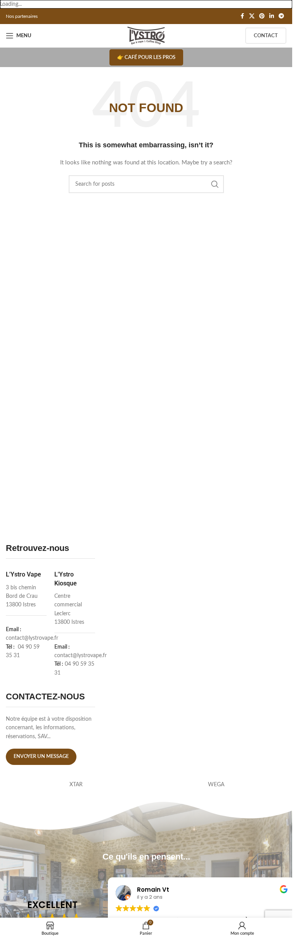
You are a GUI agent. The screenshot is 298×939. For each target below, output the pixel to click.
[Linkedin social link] (271, 16)
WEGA (216, 784)
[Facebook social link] (242, 16)
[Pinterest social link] (262, 16)
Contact (266, 35)
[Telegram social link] (281, 16)
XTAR (76, 784)
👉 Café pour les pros (146, 57)
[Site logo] (146, 35)
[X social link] (252, 16)
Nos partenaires (22, 16)
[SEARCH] (215, 184)
